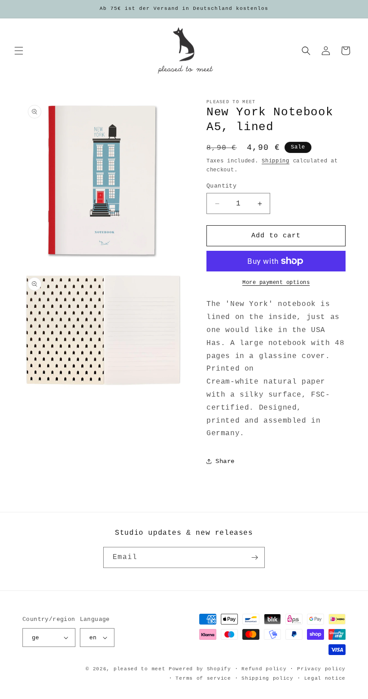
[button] (19, 51)
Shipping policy (267, 678)
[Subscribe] (254, 557)
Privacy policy (321, 669)
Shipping (275, 161)
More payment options (276, 283)
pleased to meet (140, 669)
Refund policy (263, 669)
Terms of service (203, 678)
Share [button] (225, 461)
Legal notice (325, 678)
